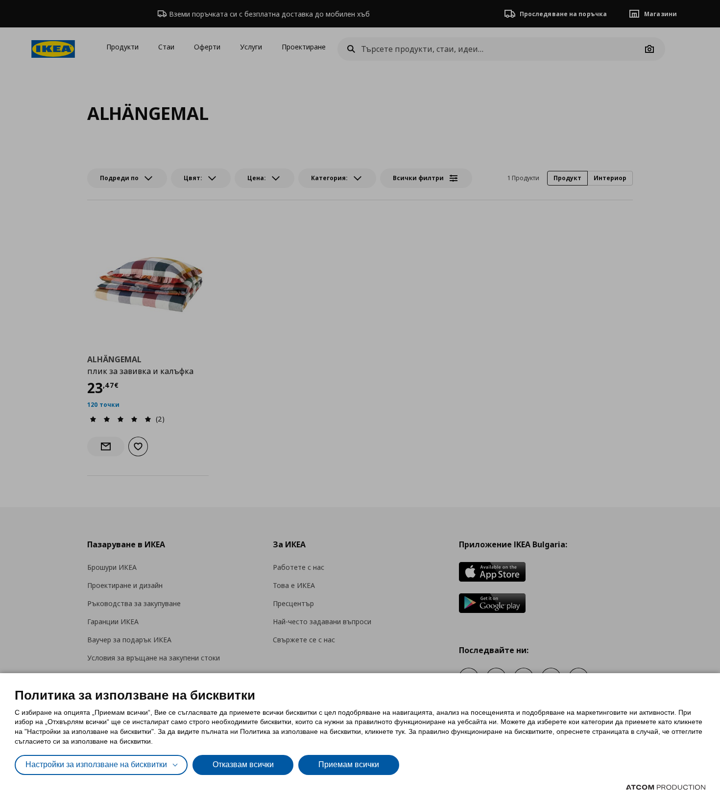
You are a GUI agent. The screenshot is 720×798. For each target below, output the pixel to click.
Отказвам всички (243, 764)
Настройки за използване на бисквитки (96, 764)
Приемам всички (348, 764)
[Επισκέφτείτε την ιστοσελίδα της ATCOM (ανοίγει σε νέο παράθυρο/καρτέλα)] (665, 787)
